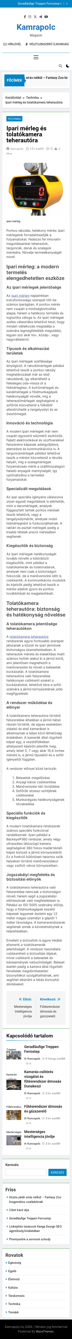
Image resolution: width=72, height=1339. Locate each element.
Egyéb (12, 1271)
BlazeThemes (44, 1331)
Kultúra (13, 1287)
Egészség (14, 1263)
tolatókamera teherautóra (29, 637)
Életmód (13, 1279)
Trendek (13, 1312)
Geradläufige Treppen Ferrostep (38, 3)
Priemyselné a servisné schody (29, 1239)
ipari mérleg (20, 296)
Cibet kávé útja (19, 1210)
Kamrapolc (36, 27)
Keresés (12, 1165)
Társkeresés (16, 1296)
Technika (14, 119)
